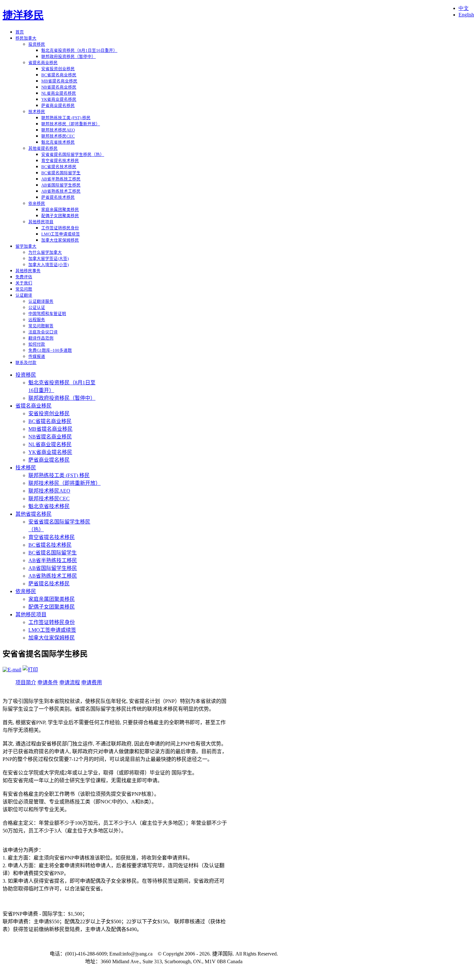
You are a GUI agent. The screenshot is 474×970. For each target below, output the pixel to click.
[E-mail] (12, 669)
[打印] (30, 669)
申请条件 (47, 682)
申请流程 (69, 682)
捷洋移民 (23, 15)
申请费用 (91, 682)
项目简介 (25, 682)
